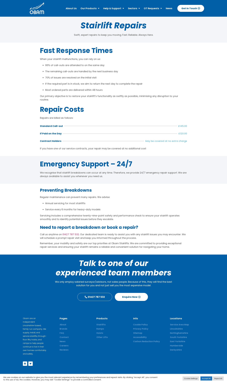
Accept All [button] (206, 378)
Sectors (132, 8)
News (169, 8)
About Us (71, 8)
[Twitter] (30, 363)
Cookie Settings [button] (191, 378)
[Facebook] (25, 363)
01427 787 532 (70, 234)
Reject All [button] (218, 378)
